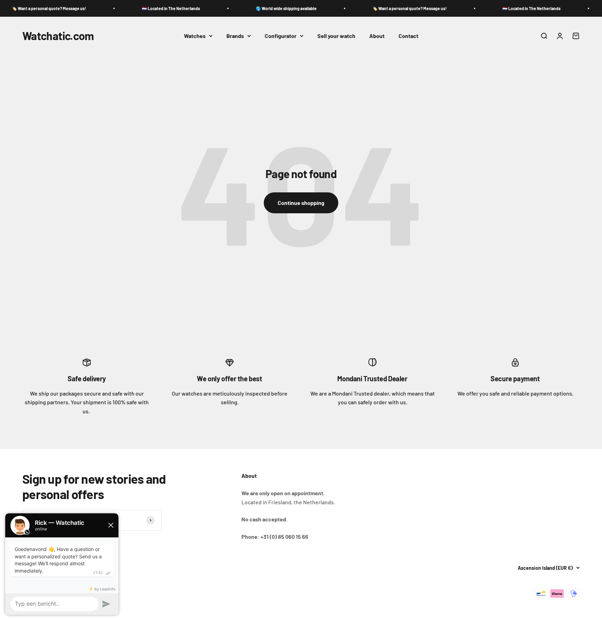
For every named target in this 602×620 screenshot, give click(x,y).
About (377, 35)
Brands (235, 35)
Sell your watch (336, 35)
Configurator (280, 35)
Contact (408, 35)
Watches (195, 35)
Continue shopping (301, 202)
